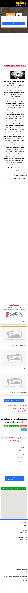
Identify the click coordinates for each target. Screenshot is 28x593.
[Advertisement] (14, 49)
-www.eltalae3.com (22, 535)
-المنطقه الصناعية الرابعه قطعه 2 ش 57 (18, 528)
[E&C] (14, 358)
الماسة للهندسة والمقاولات (15, 66)
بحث (14, 24)
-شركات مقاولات (23, 540)
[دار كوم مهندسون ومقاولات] (14, 382)
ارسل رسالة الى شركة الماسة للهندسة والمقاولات (14, 478)
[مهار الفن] (14, 311)
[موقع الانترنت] (24, 179)
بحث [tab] (19, 15)
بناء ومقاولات (19, 171)
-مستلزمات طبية (23, 533)
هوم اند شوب (24, 574)
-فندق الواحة (24, 530)
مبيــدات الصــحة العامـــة (21, 583)
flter (26, 571)
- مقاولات (25, 526)
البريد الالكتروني (20, 454)
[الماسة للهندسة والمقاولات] (19, 179)
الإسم (22, 447)
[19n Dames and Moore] (14, 334)
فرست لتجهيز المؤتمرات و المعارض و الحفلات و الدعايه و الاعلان (15, 577)
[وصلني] (21, 4)
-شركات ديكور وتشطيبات (22, 537)
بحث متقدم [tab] (10, 15)
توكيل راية (25, 581)
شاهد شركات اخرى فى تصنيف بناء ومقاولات (14, 401)
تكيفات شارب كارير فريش (21, 569)
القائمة (3, 4)
